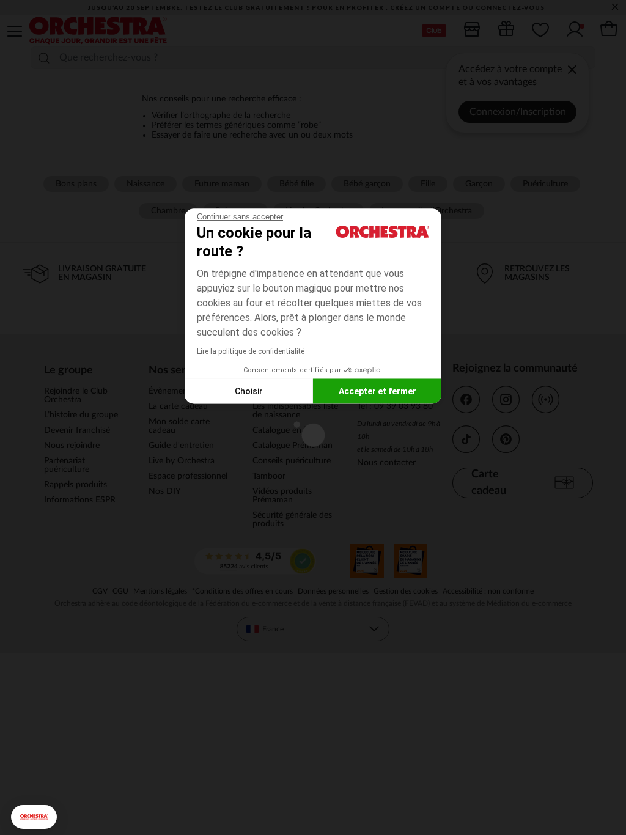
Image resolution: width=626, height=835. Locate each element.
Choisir (249, 390)
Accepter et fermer (377, 390)
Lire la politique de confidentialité (250, 351)
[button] (34, 817)
